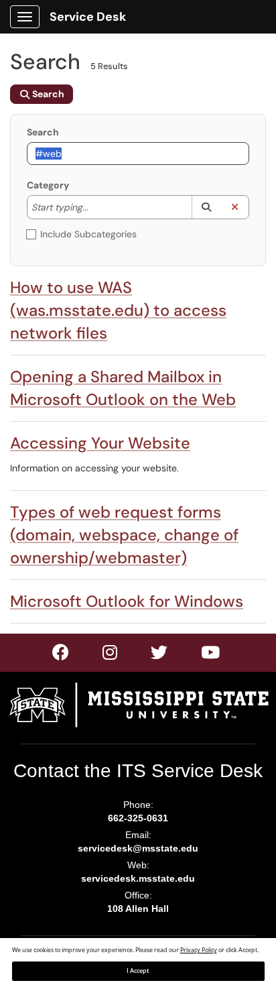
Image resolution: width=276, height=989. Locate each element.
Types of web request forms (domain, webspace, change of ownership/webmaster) (124, 535)
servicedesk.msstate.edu (138, 878)
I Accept (138, 971)
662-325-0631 (138, 818)
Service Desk (88, 17)
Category (48, 185)
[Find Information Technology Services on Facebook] (61, 655)
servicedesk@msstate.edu (138, 848)
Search (43, 132)
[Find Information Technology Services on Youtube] (211, 655)
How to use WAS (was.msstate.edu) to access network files (118, 310)
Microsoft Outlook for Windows (126, 601)
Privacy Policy (198, 950)
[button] (206, 207)
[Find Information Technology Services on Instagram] (159, 655)
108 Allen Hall (138, 908)
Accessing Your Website (100, 442)
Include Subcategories (88, 234)
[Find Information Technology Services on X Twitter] (110, 655)
